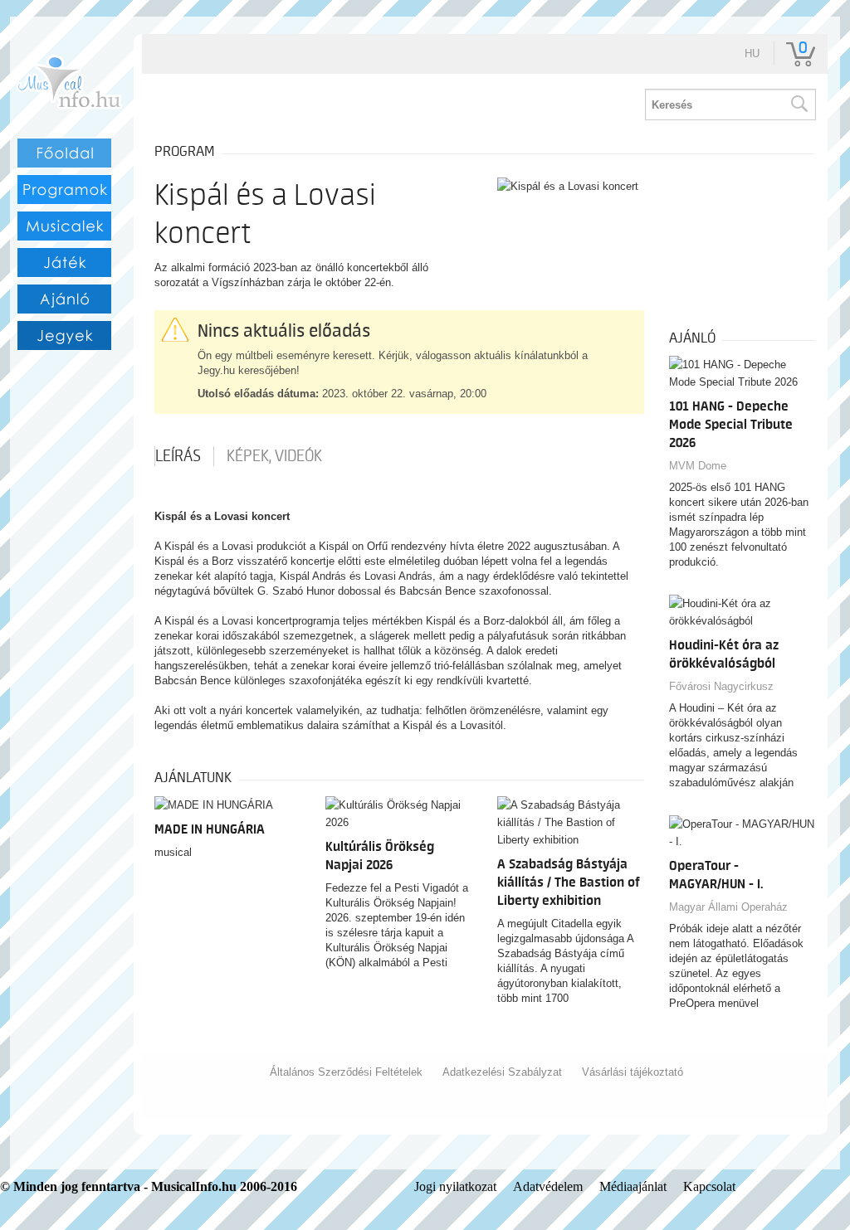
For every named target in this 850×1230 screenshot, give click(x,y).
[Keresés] (798, 104)
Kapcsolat (709, 1186)
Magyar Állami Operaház (728, 907)
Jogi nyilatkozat (455, 1186)
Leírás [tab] (178, 456)
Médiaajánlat (633, 1186)
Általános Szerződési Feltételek (346, 1072)
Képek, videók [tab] (274, 456)
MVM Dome (697, 465)
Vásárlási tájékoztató (632, 1072)
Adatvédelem (548, 1186)
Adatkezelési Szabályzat (502, 1072)
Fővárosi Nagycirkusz (721, 686)
